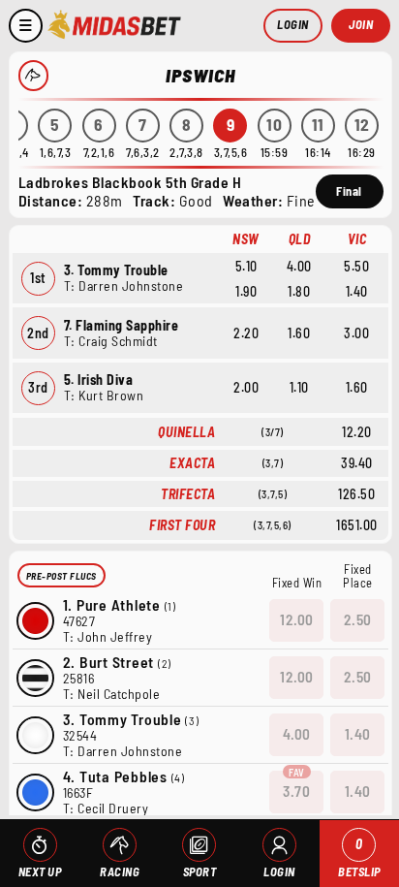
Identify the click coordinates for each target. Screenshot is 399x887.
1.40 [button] (358, 734)
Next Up (40, 871)
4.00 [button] (297, 734)
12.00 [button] (297, 619)
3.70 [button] (296, 791)
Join (361, 24)
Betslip (359, 857)
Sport (200, 871)
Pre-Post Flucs (61, 576)
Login (293, 24)
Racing (119, 871)
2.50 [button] (358, 619)
